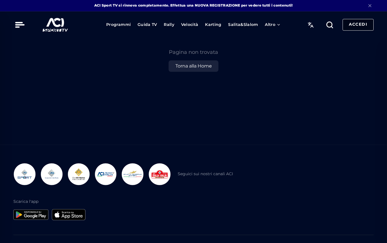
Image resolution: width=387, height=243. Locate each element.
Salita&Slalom (243, 25)
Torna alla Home (193, 66)
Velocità (189, 25)
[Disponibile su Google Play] (30, 214)
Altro (270, 25)
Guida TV (147, 25)
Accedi (358, 24)
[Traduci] (310, 25)
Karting (213, 25)
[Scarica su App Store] (68, 214)
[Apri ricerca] (329, 25)
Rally (169, 25)
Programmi (118, 25)
